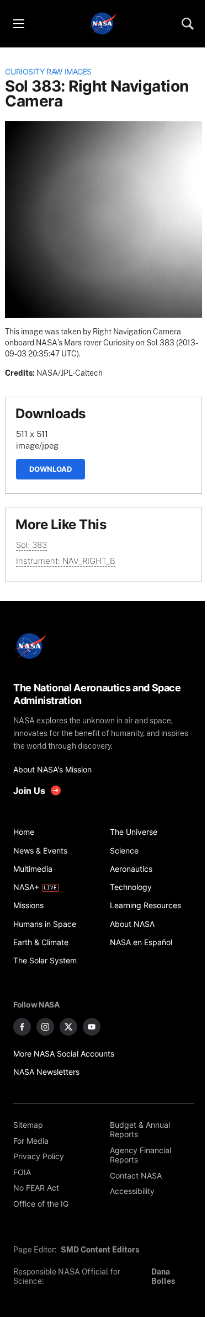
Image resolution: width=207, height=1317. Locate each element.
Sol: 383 (31, 545)
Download (50, 469)
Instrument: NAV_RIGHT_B (65, 561)
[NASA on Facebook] (22, 1027)
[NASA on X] (68, 1027)
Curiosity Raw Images (48, 71)
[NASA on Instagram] (45, 1027)
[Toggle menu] (18, 24)
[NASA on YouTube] (91, 1027)
